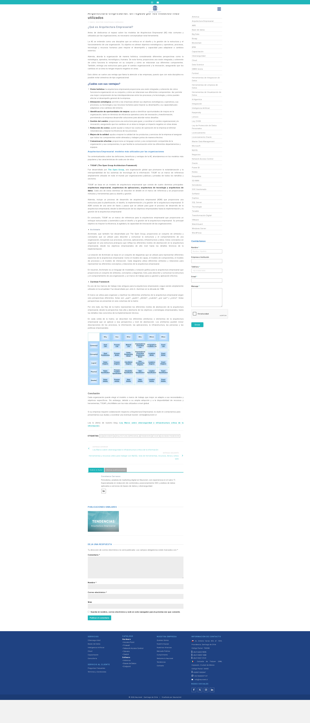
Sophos (195, 198)
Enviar (197, 324)
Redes (195, 172)
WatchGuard (197, 224)
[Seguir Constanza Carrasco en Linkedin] (103, 491)
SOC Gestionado (199, 189)
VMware (195, 220)
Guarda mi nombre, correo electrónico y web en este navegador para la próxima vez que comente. (136, 612)
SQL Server (197, 202)
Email (194, 277)
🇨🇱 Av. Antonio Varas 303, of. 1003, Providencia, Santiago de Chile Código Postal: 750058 (207, 644)
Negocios (196, 154)
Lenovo (195, 117)
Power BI (196, 168)
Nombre (92, 582)
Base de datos (198, 30)
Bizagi (194, 38)
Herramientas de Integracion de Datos (206, 79)
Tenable (195, 211)
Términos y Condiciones (97, 672)
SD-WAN (195, 181)
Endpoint (127, 666)
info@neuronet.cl (201, 679)
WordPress (197, 233)
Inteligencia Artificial (201, 108)
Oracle (195, 163)
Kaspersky (196, 112)
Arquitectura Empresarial (202, 21)
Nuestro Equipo (163, 644)
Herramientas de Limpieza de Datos (205, 86)
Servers (126, 651)
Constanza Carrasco (114, 22)
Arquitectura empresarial (127, 436)
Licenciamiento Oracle (202, 137)
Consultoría (92, 658)
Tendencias (161, 662)
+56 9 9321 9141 (199, 658)
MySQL (195, 150)
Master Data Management (203, 141)
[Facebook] (194, 690)
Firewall (126, 645)
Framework (146, 436)
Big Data (195, 34)
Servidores (197, 185)
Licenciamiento (198, 133)
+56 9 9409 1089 (199, 655)
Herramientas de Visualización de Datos (206, 93)
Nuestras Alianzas (164, 647)
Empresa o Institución (200, 257)
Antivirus (195, 17)
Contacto (160, 666)
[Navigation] (219, 9)
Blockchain (196, 43)
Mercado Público (163, 651)
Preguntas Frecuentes (96, 668)
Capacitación (197, 52)
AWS (194, 25)
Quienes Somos (163, 640)
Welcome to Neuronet (165, 658)
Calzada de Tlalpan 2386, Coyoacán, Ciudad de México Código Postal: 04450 (207, 665)
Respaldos (196, 176)
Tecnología (197, 207)
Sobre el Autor (96, 470)
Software (126, 657)
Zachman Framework (170, 436)
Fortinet (195, 73)
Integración (197, 104)
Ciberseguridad (198, 56)
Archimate (108, 436)
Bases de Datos (94, 644)
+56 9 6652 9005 (199, 652)
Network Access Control (202, 159)
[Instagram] (206, 690)
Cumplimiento (162, 655)
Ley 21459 (196, 121)
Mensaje (195, 286)
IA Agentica (197, 99)
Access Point (128, 642)
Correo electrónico (97, 592)
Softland (195, 194)
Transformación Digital (202, 215)
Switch (126, 654)
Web (90, 602)
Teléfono (195, 267)
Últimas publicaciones (115, 470)
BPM (194, 47)
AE (101, 436)
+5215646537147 (201, 676)
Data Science (198, 65)
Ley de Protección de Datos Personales (204, 127)
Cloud (194, 60)
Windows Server (199, 228)
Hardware (126, 639)
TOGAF (156, 436)
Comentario (94, 555)
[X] (200, 690)
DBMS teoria (197, 69)
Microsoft (196, 146)
